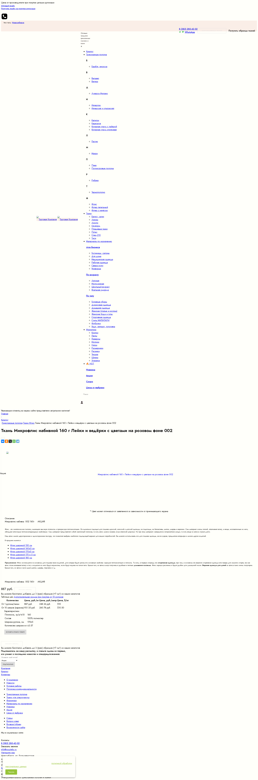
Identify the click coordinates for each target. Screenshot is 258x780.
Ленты (94, 335)
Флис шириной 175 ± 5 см (23, 554)
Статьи (9, 718)
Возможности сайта (15, 727)
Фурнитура (11, 700)
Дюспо (95, 222)
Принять (11, 772)
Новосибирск (18, 22)
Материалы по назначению (19, 703)
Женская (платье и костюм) (104, 311)
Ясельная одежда (100, 289)
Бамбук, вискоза (99, 66)
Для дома (96, 256)
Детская (95, 280)
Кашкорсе (96, 123)
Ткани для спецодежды (17, 697)
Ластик (95, 141)
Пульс (94, 232)
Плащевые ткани (100, 229)
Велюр (95, 81)
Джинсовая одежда (101, 304)
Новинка (10, 706)
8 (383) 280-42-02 (188, 29)
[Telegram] (17, 441)
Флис (94, 204)
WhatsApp (190, 32)
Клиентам (5, 674)
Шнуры (95, 357)
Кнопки (95, 332)
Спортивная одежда (101, 317)
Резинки (96, 351)
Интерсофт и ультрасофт (103, 108)
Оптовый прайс (18, 7)
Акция (9, 709)
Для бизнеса (93, 247)
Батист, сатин (98, 216)
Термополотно (98, 192)
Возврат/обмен (13, 724)
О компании (12, 679)
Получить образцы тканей (212, 31)
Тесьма (95, 354)
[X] (10, 441)
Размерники (97, 348)
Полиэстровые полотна (103, 168)
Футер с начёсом (100, 210)
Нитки (94, 345)
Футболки (96, 323)
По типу (90, 295)
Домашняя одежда (101, 308)
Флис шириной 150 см (21, 545)
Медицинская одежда (102, 259)
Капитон (95, 120)
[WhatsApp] (14, 441)
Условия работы (14, 686)
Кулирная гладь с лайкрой (104, 126)
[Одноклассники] (6, 441)
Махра (95, 153)
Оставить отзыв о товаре (15, 632)
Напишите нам (8, 752)
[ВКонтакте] (2, 441)
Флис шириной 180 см (21, 557)
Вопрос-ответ (12, 721)
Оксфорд (96, 225)
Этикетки (96, 360)
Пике (94, 165)
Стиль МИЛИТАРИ (100, 320)
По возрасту (92, 274)
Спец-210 (96, 235)
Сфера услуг (97, 265)
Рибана (95, 180)
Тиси (94, 238)
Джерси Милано (100, 93)
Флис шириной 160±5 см (22, 548)
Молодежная (98, 283)
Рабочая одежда (100, 262)
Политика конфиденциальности (21, 689)
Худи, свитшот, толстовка (103, 326)
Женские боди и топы (102, 314)
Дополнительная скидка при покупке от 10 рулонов (38, 596)
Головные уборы (99, 301)
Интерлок (96, 105)
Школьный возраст (101, 286)
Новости (10, 682)
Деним (95, 219)
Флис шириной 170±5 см (22, 551)
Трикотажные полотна (16, 694)
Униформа (96, 268)
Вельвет (95, 78)
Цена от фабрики (14, 712)
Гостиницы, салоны (101, 253)
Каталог (4, 671)
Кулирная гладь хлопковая (104, 129)
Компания (5, 668)
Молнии (95, 342)
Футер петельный (100, 207)
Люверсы (96, 338)
